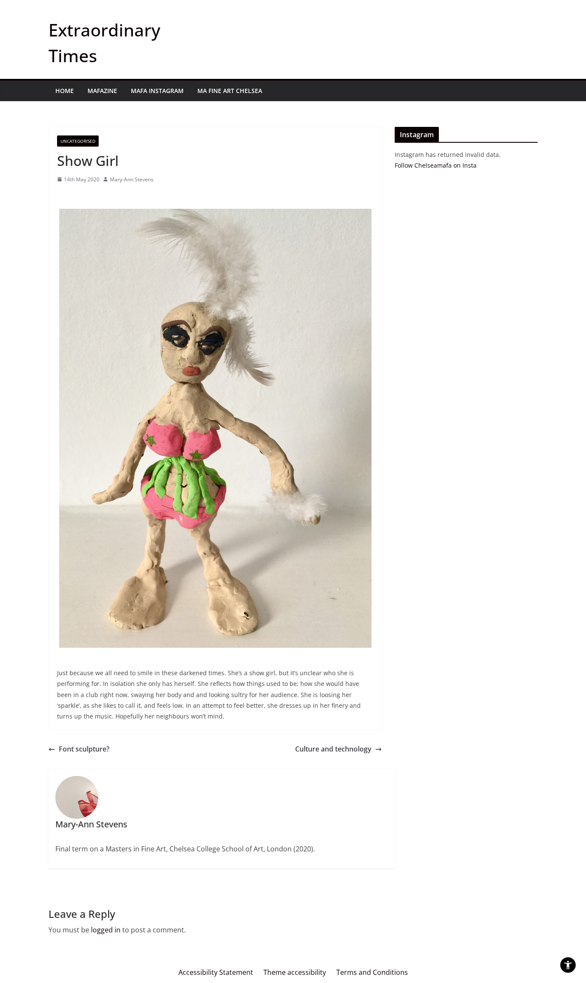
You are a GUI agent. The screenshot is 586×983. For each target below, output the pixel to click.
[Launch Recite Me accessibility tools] (568, 965)
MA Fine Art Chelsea (229, 91)
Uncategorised (77, 141)
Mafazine (102, 91)
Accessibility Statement (215, 972)
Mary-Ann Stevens (132, 179)
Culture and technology (333, 749)
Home (64, 91)
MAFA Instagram (157, 91)
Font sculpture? (84, 749)
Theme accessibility (294, 972)
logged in (106, 930)
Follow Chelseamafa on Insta (436, 165)
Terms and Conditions (372, 972)
